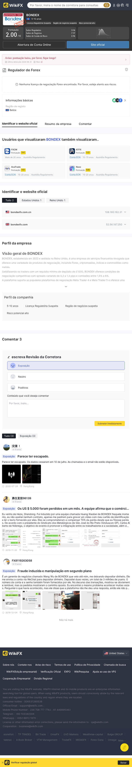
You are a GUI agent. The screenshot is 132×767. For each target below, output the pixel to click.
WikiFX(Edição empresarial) (21, 671)
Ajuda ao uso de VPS (104, 671)
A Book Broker (24, 739)
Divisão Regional (43, 678)
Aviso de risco (43, 664)
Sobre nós (8, 664)
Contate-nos (25, 664)
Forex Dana (97, 739)
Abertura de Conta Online (34, 44)
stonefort (8, 734)
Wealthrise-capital (93, 734)
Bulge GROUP (115, 734)
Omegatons (114, 739)
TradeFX (66, 739)
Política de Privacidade (87, 664)
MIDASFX (81, 739)
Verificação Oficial (51, 671)
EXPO (67, 671)
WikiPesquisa (81, 671)
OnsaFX (54, 734)
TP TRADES (24, 734)
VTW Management (47, 739)
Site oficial (98, 44)
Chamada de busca (115, 664)
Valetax (7, 739)
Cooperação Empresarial (16, 678)
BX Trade (41, 734)
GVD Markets (71, 734)
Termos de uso (62, 664)
